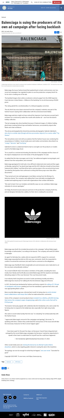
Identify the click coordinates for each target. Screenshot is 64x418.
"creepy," (7, 143)
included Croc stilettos (40, 298)
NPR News (18, 361)
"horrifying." (23, 143)
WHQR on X (39, 394)
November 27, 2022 (44, 339)
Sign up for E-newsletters (43, 2)
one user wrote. (45, 350)
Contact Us (26, 394)
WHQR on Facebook (28, 398)
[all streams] (61, 8)
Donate (57, 2)
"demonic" (13, 143)
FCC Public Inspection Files (41, 398)
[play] (4, 8)
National (4, 17)
